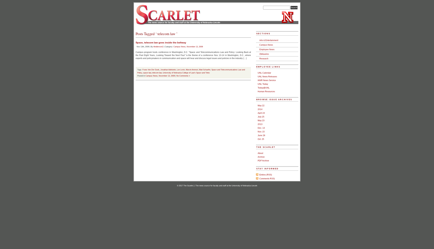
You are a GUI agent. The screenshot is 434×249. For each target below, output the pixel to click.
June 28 (261, 135)
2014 (260, 109)
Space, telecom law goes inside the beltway (161, 42)
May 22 (261, 105)
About (260, 153)
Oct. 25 (261, 139)
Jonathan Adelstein (168, 70)
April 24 (261, 113)
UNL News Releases (267, 76)
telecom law (157, 73)
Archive (261, 157)
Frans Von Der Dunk (150, 70)
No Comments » (183, 76)
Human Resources (266, 91)
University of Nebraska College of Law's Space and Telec (186, 73)
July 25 (261, 117)
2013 (260, 124)
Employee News (266, 49)
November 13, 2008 (195, 47)
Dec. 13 (261, 128)
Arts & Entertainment (268, 40)
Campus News (179, 47)
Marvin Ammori (192, 70)
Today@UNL (264, 88)
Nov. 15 (261, 132)
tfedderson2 (158, 47)
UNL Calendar (264, 73)
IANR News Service (267, 80)
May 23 (261, 120)
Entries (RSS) (265, 175)
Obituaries (264, 54)
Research (263, 58)
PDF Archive (263, 161)
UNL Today (263, 84)
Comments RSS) (267, 178)
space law (147, 73)
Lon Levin (181, 70)
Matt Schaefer (204, 70)
